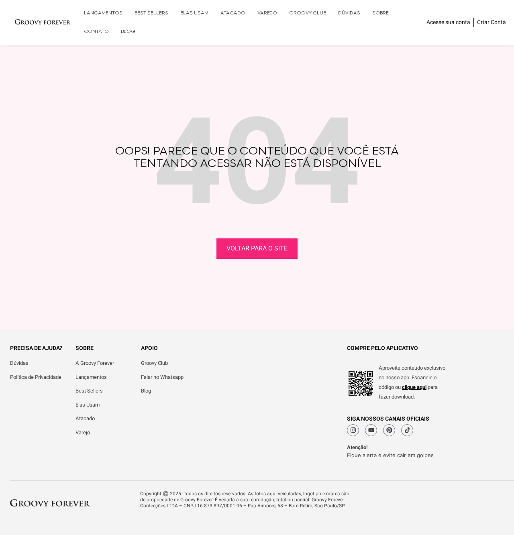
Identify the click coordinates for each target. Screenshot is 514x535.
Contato (96, 31)
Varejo (267, 13)
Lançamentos (103, 13)
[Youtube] (371, 430)
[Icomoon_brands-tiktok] (407, 430)
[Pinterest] (389, 430)
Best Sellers (151, 13)
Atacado (232, 13)
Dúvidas (349, 13)
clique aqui (414, 387)
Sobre (380, 13)
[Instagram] (353, 430)
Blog (128, 31)
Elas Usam (194, 13)
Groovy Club (307, 13)
